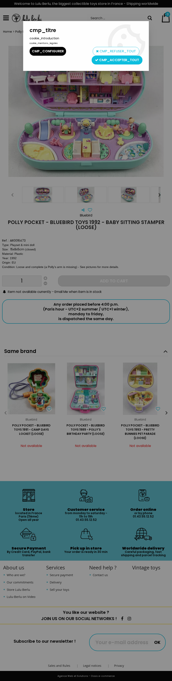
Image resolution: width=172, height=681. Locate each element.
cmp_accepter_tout (118, 60)
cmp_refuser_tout (117, 51)
